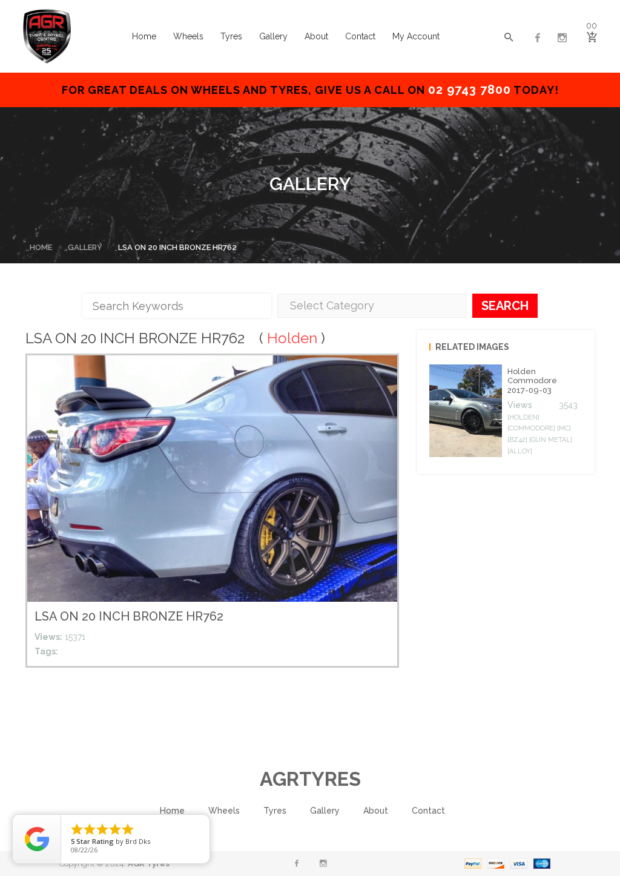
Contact (360, 36)
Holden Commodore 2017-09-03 (532, 381)
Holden (292, 338)
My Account (416, 36)
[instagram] (562, 38)
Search (505, 305)
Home (144, 36)
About (316, 36)
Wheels (188, 36)
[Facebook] (538, 38)
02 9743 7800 (469, 89)
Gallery (273, 36)
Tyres (231, 36)
